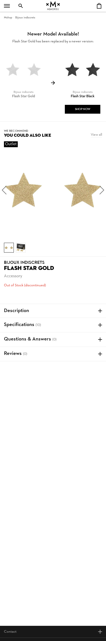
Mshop (8, 17)
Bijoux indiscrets (25, 17)
